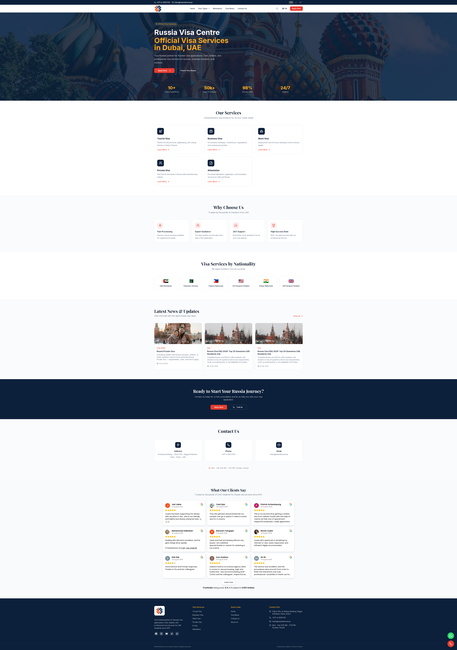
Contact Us (242, 8)
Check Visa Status (188, 70)
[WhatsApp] (177, 634)
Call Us (240, 407)
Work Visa (197, 619)
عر (296, 2)
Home (192, 8)
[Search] (277, 8)
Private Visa (197, 622)
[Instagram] (161, 634)
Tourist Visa (197, 611)
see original (191, 548)
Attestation (217, 8)
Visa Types (202, 8)
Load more (228, 582)
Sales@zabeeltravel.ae (281, 621)
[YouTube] (167, 634)
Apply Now (296, 8)
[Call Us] (450, 643)
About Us (234, 622)
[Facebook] (156, 634)
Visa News (229, 8)
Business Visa (198, 615)
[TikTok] (172, 634)
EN (291, 2)
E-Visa (195, 626)
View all (296, 316)
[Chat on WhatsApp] (450, 635)
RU (301, 2)
